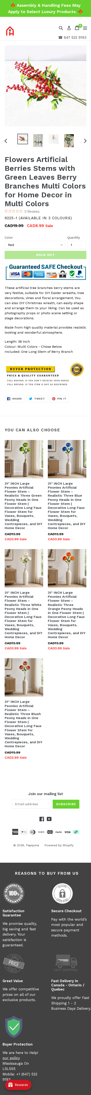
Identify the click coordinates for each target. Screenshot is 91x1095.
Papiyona (32, 845)
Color (9, 237)
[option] (22, 139)
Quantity (73, 237)
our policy (11, 1058)
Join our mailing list (45, 794)
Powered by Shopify (58, 845)
